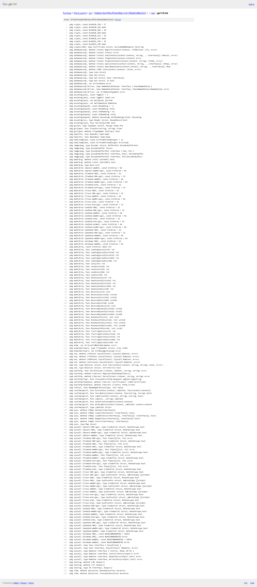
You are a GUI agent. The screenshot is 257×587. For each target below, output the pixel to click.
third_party (80, 13)
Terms (31, 583)
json (252, 583)
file (118, 19)
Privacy (23, 583)
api (153, 13)
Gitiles (16, 583)
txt (245, 583)
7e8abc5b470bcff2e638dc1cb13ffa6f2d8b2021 (120, 13)
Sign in (251, 4)
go (90, 13)
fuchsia (67, 13)
